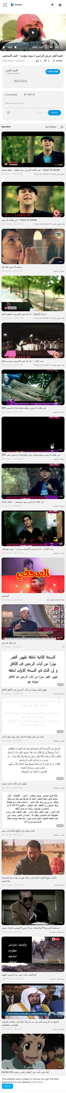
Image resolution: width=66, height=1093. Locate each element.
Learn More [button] (37, 1082)
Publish (54, 112)
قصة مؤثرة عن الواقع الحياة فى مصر (18, 830)
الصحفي (5, 595)
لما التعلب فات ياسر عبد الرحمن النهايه (19, 974)
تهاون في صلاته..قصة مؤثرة (14, 783)
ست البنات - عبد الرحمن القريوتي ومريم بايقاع (23, 360)
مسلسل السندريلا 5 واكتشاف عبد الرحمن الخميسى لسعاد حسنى (31, 927)
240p (56, 35)
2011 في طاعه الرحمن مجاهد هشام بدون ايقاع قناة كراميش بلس (31, 454)
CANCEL (40, 112)
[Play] (4, 47)
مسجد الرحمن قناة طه (12, 266)
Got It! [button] (7, 1086)
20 (46, 47)
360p (57, 47)
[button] (60, 5)
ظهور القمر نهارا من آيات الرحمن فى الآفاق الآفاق (24, 689)
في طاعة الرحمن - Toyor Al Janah (19, 219)
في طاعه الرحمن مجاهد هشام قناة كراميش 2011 (24, 407)
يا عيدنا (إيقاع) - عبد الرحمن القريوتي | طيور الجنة (24, 314)
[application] (33, 32)
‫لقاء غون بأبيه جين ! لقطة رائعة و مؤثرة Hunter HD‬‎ (25, 1072)
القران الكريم (12, 70)
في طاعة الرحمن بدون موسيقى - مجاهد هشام (23, 501)
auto (55, 40)
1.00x (41, 47)
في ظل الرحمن (9, 642)
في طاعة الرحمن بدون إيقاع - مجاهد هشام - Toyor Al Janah (31, 169)
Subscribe (52, 71)
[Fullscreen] (61, 47)
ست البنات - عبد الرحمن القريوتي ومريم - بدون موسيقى (27, 548)
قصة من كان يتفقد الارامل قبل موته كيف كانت (23, 736)
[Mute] (51, 47)
